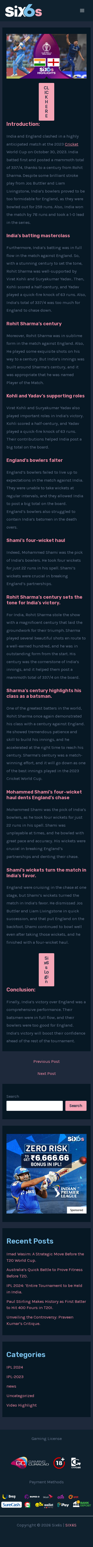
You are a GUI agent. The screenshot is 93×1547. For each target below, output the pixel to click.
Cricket (71, 144)
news (11, 1386)
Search (12, 1096)
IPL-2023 (15, 1376)
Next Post (46, 1074)
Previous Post (46, 1061)
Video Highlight (21, 1405)
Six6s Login (46, 969)
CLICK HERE (46, 102)
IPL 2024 (14, 1367)
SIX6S (70, 1525)
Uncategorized (20, 1395)
